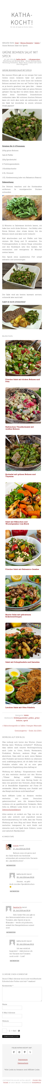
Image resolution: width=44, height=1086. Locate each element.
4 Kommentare (34, 59)
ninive (16, 845)
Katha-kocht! (22, 18)
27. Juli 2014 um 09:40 (21, 849)
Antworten (10, 865)
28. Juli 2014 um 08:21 (25, 944)
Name (4, 1004)
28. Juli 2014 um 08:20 (25, 877)
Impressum (23, 1059)
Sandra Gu (17, 907)
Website (5, 1021)
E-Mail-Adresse (8, 1013)
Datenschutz (23, 1063)
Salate (26, 715)
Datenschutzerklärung (11, 809)
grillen (31, 718)
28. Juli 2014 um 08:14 (21, 910)
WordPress (36, 1082)
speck (25, 720)
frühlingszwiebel (21, 718)
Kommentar (7, 986)
